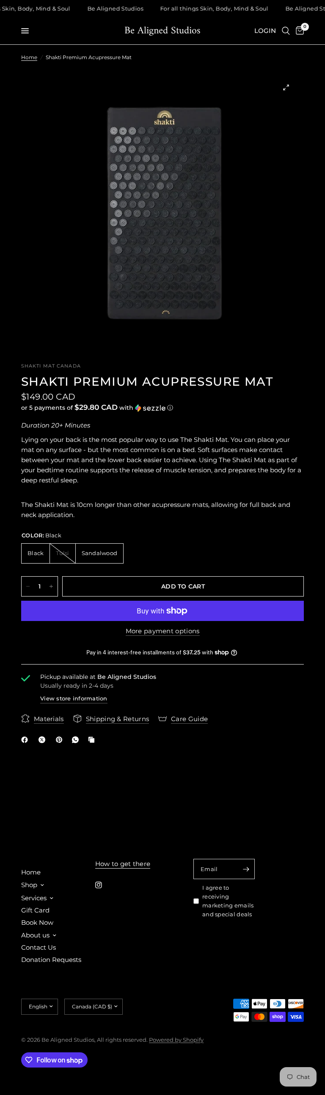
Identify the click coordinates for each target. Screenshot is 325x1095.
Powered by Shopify (176, 1039)
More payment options (163, 631)
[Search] (286, 30)
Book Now (37, 922)
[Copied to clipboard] (93, 740)
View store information (73, 698)
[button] (162, 407)
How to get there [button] (123, 863)
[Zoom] (286, 87)
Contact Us (38, 947)
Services (34, 898)
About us (35, 935)
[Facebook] (26, 740)
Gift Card (35, 910)
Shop (29, 885)
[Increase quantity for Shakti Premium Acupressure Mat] (51, 586)
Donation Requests (51, 960)
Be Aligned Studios (162, 31)
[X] (44, 740)
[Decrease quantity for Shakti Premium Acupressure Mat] (28, 586)
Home (29, 57)
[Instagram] (104, 885)
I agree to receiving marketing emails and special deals (227, 900)
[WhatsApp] (77, 740)
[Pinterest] (61, 740)
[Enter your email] (246, 869)
